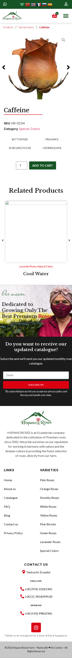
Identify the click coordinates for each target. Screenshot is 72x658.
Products (8, 27)
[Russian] (45, 4)
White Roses (48, 506)
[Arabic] (22, 4)
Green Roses (48, 533)
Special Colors (26, 27)
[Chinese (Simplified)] (28, 4)
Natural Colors (45, 266)
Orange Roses (49, 489)
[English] (33, 4)
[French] (39, 4)
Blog (7, 515)
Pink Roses (47, 480)
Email (6, 369)
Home (8, 480)
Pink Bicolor (48, 524)
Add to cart (42, 165)
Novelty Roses (49, 497)
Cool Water (36, 273)
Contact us (11, 524)
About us (10, 489)
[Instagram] (36, 627)
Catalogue (10, 497)
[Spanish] (50, 4)
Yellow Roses (48, 515)
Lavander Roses (27, 266)
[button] (65, 16)
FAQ (7, 506)
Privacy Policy (13, 533)
